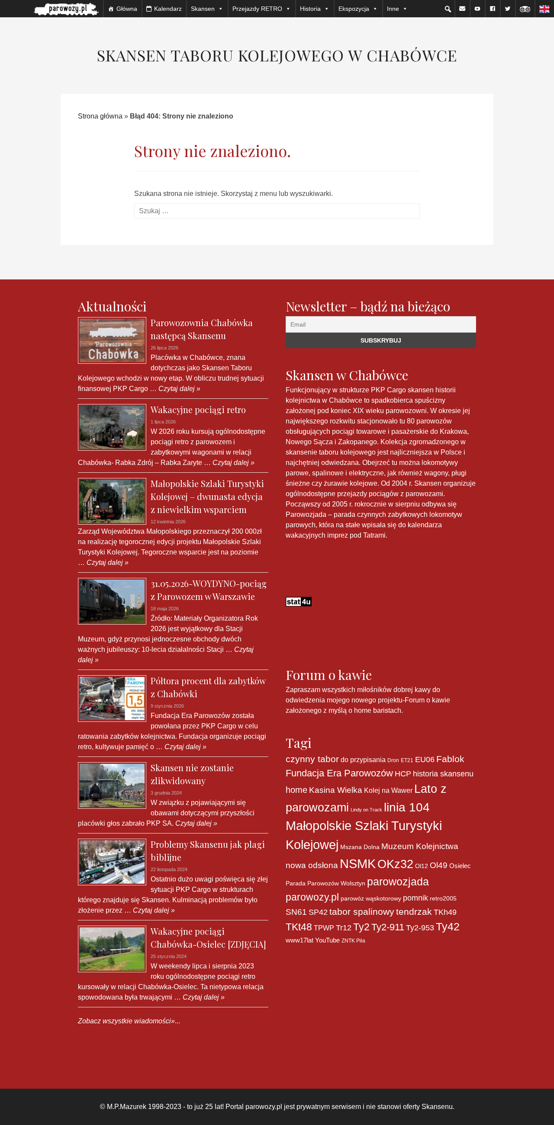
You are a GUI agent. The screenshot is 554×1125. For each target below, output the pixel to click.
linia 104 (407, 807)
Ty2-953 (420, 927)
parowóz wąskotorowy (371, 898)
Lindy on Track (366, 809)
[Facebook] (492, 8)
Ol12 (421, 865)
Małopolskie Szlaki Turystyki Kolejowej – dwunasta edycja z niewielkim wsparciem (207, 496)
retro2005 (443, 898)
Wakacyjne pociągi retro (198, 409)
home (296, 790)
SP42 (318, 912)
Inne (393, 8)
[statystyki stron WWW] (299, 601)
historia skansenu (443, 773)
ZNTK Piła (353, 941)
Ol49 (439, 865)
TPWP (324, 928)
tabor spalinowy (361, 912)
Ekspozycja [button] (353, 8)
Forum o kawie (427, 700)
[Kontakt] (462, 8)
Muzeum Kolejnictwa (419, 846)
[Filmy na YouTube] (477, 8)
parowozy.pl (312, 897)
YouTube (327, 940)
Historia (310, 8)
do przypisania (363, 759)
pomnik (415, 897)
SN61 (296, 912)
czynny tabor (312, 759)
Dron (393, 760)
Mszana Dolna (360, 846)
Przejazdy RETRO (257, 8)
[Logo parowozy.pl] (66, 8)
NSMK (358, 863)
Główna (126, 8)
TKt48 (299, 927)
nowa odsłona (312, 865)
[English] (544, 8)
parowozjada (398, 881)
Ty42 (448, 927)
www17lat (299, 940)
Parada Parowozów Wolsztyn (325, 883)
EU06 (425, 759)
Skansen (203, 8)
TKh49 (445, 912)
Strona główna (100, 116)
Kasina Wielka (335, 790)
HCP (403, 773)
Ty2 (361, 927)
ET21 (407, 760)
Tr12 (343, 927)
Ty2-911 (387, 927)
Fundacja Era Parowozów (339, 773)
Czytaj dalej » (178, 388)
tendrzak (414, 912)
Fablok (450, 759)
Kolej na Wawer (388, 790)
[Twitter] (507, 8)
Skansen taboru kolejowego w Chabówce (277, 55)
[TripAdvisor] (525, 8)
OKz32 (395, 864)
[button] (447, 9)
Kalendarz (168, 8)
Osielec (460, 865)
